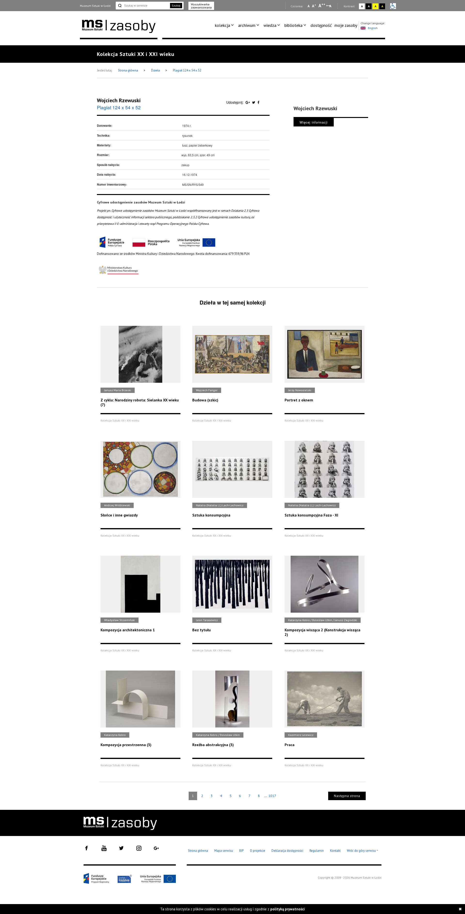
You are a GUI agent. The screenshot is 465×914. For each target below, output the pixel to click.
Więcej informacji (314, 122)
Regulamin (317, 851)
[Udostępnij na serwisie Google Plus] (248, 102)
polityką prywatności (287, 909)
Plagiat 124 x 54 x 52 (187, 70)
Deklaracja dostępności (287, 851)
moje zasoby (345, 25)
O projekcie (257, 851)
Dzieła (156, 70)
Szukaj (176, 5)
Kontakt (335, 851)
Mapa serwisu (223, 851)
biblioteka (293, 25)
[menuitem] (225, 25)
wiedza (270, 25)
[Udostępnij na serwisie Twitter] (254, 102)
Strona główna (128, 70)
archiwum (247, 25)
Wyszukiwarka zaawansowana (201, 5)
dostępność (321, 25)
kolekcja (222, 25)
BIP (241, 851)
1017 (272, 796)
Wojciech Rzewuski (119, 100)
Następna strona (347, 796)
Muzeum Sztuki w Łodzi (95, 6)
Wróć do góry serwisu (362, 851)
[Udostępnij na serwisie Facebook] (258, 102)
